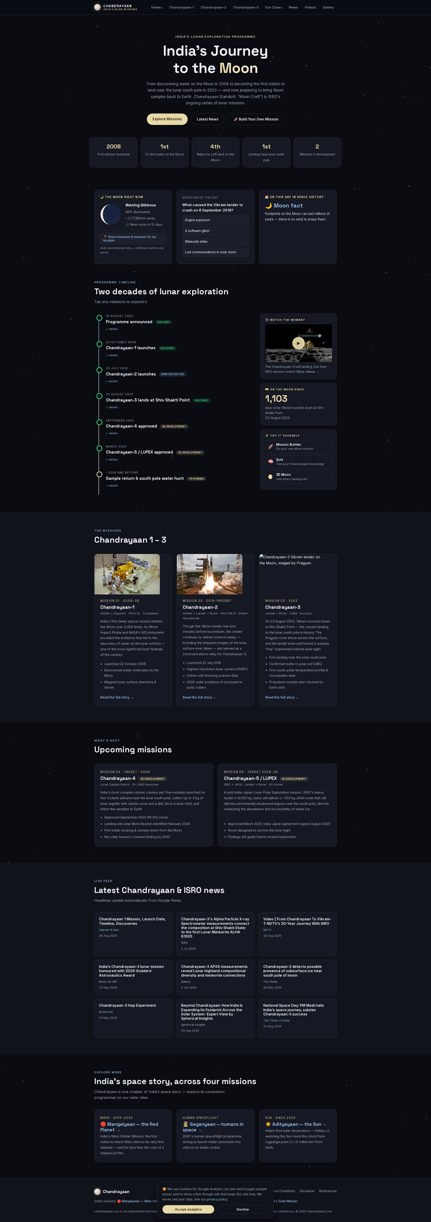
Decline (243, 1209)
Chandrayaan (116, 1191)
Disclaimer (307, 1191)
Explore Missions (167, 119)
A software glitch (197, 231)
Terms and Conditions (279, 1191)
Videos (310, 7)
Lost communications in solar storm (210, 252)
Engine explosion (197, 220)
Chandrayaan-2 (213, 7)
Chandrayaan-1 (181, 7)
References (328, 1191)
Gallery (328, 7)
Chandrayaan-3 (246, 7)
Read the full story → (117, 697)
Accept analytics (188, 1209)
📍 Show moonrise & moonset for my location (129, 238)
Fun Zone (272, 7)
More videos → (308, 371)
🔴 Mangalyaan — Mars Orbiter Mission (145, 1201)
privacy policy (217, 1199)
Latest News (207, 119)
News (293, 7)
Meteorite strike (196, 241)
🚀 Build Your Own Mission (256, 119)
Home (156, 7)
